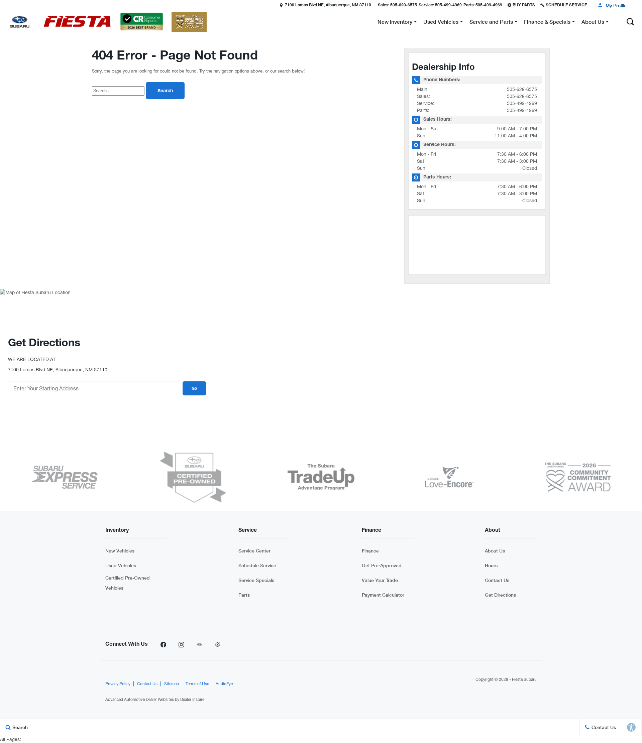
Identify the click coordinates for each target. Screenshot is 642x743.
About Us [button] (592, 22)
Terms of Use (197, 684)
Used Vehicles (120, 565)
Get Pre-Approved (382, 565)
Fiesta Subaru (524, 679)
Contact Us (497, 580)
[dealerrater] (217, 644)
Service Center (254, 550)
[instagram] (181, 644)
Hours (491, 565)
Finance (370, 550)
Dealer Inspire (192, 699)
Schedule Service (257, 565)
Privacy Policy (117, 684)
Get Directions (500, 595)
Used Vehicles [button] (440, 22)
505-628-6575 (522, 89)
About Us (495, 550)
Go (194, 389)
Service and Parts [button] (491, 22)
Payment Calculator (383, 595)
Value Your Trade (380, 580)
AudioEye (224, 684)
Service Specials (256, 580)
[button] (5, 5)
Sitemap (171, 684)
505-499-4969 (522, 103)
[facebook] (163, 644)
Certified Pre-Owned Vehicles (127, 583)
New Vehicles (119, 550)
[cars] (199, 644)
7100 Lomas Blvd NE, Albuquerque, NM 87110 (328, 5)
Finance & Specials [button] (547, 22)
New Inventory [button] (394, 22)
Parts (244, 595)
